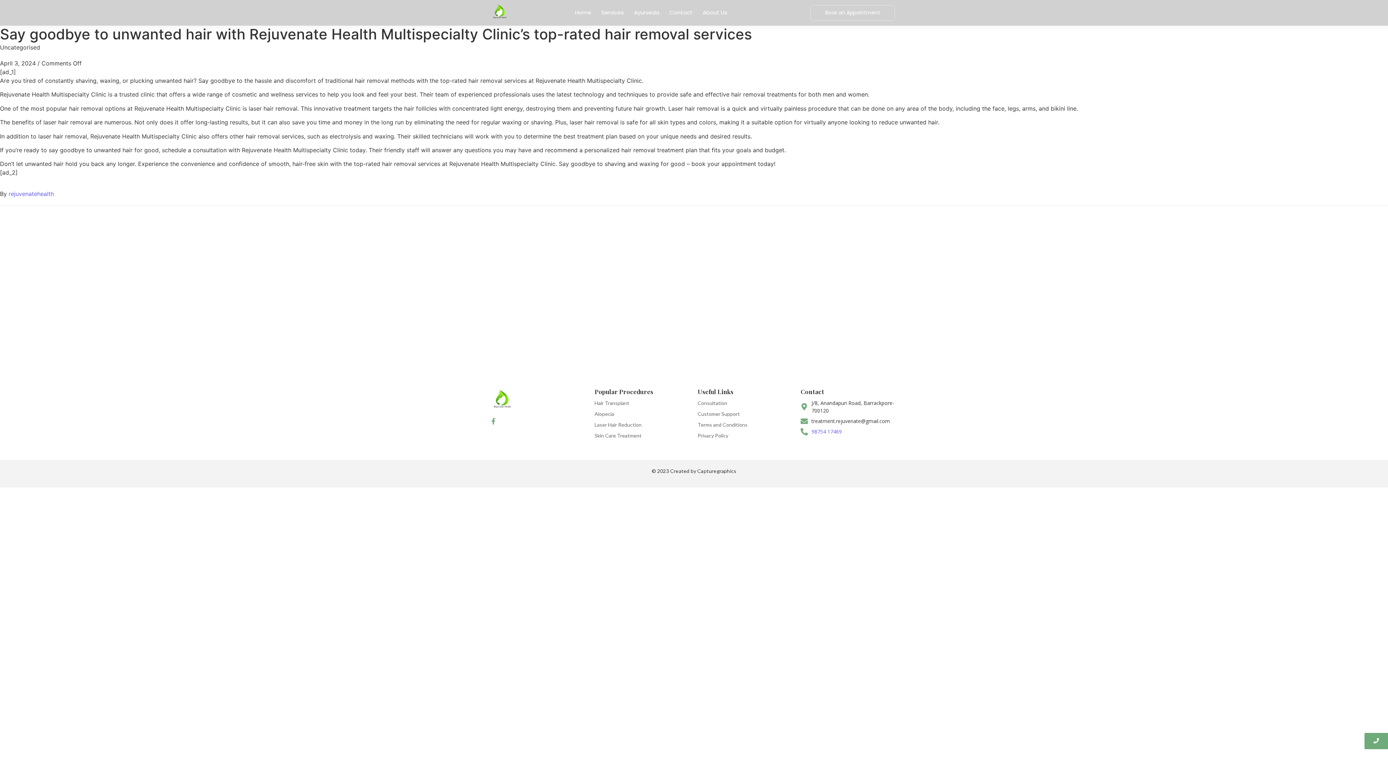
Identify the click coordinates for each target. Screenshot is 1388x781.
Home (583, 12)
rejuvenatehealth (31, 193)
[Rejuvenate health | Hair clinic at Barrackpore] (500, 12)
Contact (681, 12)
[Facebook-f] (493, 421)
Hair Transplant (612, 403)
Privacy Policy (713, 435)
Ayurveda (646, 12)
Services (612, 12)
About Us (715, 12)
